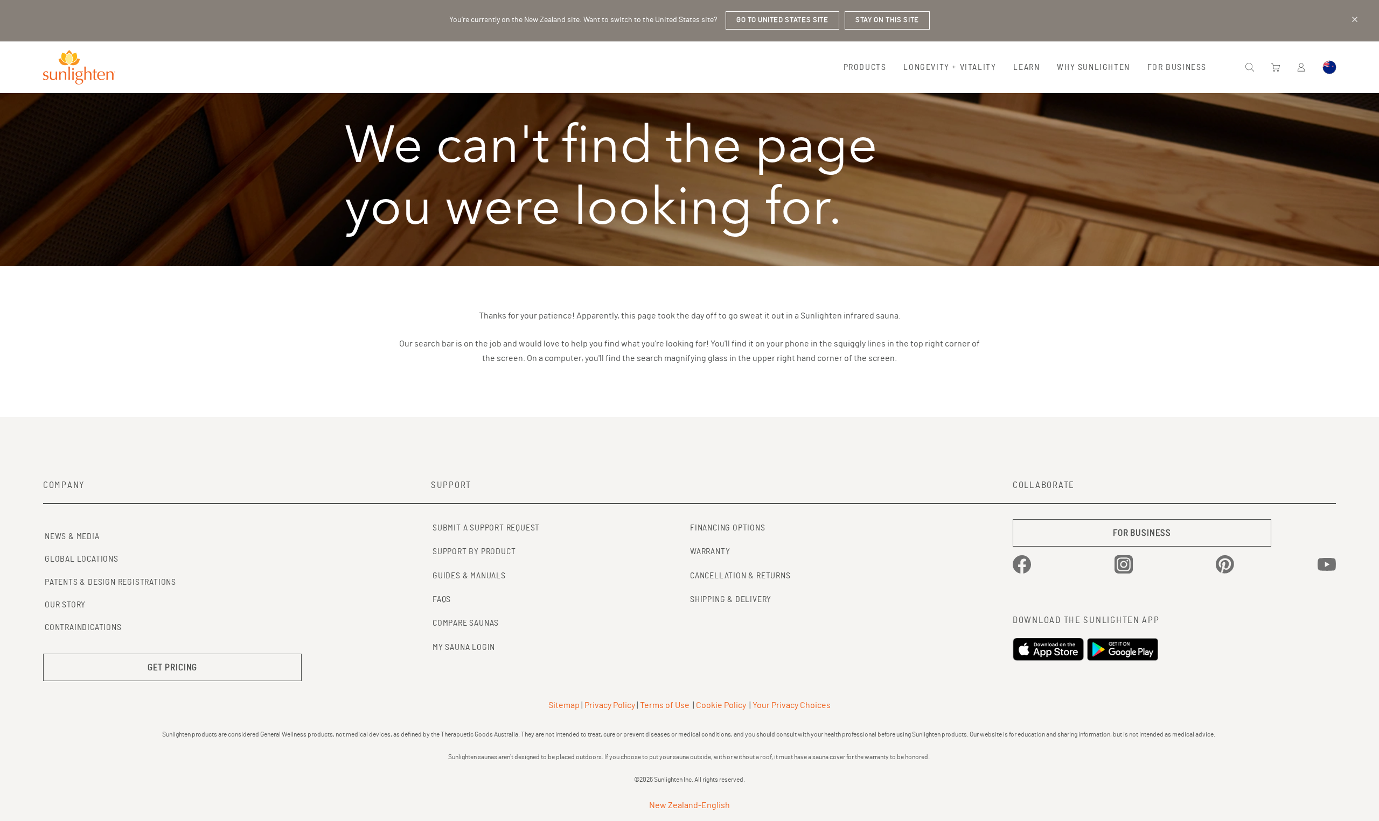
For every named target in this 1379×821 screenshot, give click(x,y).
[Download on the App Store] (1050, 649)
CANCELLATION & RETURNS (740, 575)
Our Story (65, 604)
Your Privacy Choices (792, 705)
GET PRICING (173, 667)
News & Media (72, 536)
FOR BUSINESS (1142, 532)
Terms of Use (665, 705)
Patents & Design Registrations (110, 582)
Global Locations (82, 559)
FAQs (442, 599)
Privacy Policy (609, 705)
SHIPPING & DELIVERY (730, 599)
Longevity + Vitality (949, 67)
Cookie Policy (721, 705)
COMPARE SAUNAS (466, 623)
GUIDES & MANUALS (469, 575)
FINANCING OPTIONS (727, 527)
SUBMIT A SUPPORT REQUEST (486, 527)
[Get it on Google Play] (1124, 649)
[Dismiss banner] (1355, 19)
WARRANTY (710, 551)
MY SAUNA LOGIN (464, 647)
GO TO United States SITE (782, 20)
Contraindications (83, 627)
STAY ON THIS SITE (887, 20)
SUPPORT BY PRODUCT (474, 551)
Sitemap (564, 705)
